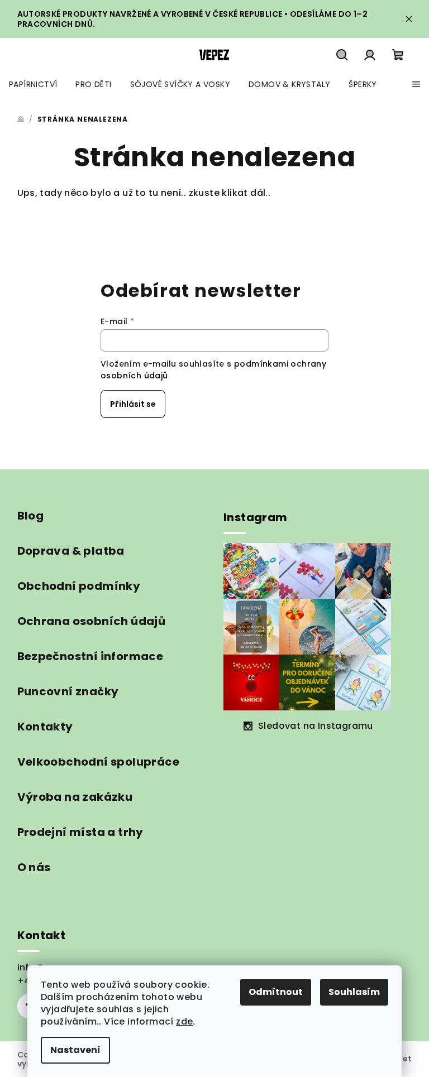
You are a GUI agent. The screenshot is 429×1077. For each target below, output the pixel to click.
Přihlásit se (133, 404)
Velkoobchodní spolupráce (98, 762)
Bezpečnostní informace (90, 656)
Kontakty (45, 726)
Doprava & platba (71, 551)
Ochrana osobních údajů (91, 621)
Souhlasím (354, 991)
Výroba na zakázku (75, 797)
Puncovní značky (68, 691)
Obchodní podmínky (79, 586)
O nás (34, 867)
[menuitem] (33, 84)
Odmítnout (276, 991)
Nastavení (75, 1050)
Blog (30, 515)
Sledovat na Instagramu (315, 725)
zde (184, 1021)
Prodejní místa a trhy (80, 832)
